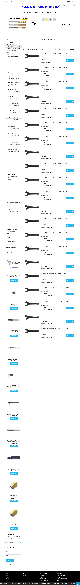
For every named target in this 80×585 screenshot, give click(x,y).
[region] (40, 33)
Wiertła (7, 578)
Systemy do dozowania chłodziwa (13, 48)
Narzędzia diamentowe (11, 214)
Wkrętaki (9, 181)
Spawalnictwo (9, 227)
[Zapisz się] (20, 542)
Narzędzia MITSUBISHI (11, 44)
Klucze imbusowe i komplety (13, 159)
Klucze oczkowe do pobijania (13, 164)
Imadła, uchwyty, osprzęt (12, 205)
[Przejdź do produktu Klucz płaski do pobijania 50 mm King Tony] (32, 152)
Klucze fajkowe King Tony (13, 153)
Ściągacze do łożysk (12, 192)
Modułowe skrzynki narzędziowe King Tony (13, 203)
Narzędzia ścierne (10, 218)
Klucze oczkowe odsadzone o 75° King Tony (14, 95)
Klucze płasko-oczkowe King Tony (13, 85)
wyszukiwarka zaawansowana (12, 247)
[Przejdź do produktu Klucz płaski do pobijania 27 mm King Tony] (32, 70)
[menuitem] (24, 13)
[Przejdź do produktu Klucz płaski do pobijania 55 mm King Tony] (32, 166)
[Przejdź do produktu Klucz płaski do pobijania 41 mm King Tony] (32, 125)
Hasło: (7, 555)
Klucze (9, 66)
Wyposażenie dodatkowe (12, 223)
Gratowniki (7, 575)
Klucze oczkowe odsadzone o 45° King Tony (14, 92)
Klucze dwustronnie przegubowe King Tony (12, 113)
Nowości (8, 235)
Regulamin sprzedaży (62, 578)
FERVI (8, 52)
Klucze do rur (10, 74)
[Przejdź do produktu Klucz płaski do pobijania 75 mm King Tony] (32, 221)
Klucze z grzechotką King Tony (14, 151)
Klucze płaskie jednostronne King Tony (13, 136)
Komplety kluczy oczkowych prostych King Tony (13, 133)
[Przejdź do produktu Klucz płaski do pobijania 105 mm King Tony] (32, 303)
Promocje (8, 225)
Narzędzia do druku (11, 231)
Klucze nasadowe (11, 174)
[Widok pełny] (73, 49)
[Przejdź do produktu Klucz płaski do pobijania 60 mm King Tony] (32, 180)
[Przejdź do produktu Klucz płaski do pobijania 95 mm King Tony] (32, 276)
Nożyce (9, 64)
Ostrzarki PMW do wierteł (12, 50)
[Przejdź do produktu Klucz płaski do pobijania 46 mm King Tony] (32, 138)
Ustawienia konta (44, 580)
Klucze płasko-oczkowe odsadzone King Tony (12, 88)
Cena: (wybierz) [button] (53, 44)
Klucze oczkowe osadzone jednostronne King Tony (13, 116)
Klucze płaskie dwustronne (13, 69)
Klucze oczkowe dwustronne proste (14, 72)
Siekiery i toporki (11, 187)
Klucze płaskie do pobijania (13, 166)
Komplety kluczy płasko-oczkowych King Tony (13, 149)
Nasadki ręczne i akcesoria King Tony (14, 177)
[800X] (40, 23)
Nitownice (10, 194)
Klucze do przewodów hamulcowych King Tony (13, 109)
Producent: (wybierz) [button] (29, 44)
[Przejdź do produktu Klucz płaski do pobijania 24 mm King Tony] (32, 56)
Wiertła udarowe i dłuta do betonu (12, 208)
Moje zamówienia (44, 577)
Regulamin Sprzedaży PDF (63, 575)
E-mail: (7, 551)
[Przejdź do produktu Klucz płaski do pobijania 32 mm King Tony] (32, 97)
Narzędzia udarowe (10, 200)
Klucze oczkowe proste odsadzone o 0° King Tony (13, 102)
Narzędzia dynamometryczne (12, 198)
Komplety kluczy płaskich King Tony (14, 145)
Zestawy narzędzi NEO (12, 58)
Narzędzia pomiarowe (11, 54)
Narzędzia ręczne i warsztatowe (13, 56)
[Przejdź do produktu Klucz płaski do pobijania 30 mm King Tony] (32, 83)
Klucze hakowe (11, 170)
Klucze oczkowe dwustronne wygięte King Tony (14, 106)
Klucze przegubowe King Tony (14, 122)
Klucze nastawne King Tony (13, 155)
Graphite (8, 221)
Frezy (6, 577)
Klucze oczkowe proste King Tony (13, 129)
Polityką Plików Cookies (32, 583)
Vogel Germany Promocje (12, 229)
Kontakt (24, 575)
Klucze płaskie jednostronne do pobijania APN (14, 140)
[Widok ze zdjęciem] (71, 49)
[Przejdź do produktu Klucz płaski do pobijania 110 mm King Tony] (32, 317)
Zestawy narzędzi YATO (12, 196)
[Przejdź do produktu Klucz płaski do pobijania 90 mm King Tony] (32, 262)
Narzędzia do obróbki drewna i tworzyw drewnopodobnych (13, 212)
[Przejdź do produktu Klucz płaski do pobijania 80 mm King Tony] (32, 235)
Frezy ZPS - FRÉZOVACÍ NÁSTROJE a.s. (13, 46)
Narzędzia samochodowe (12, 216)
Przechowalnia (43, 578)
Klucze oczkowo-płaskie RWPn (14, 82)
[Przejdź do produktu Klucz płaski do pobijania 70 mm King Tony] (32, 207)
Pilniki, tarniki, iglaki (12, 60)
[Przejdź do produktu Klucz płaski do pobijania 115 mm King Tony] (32, 331)
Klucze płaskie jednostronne (13, 168)
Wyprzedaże (9, 233)
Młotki (9, 185)
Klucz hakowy (10, 76)
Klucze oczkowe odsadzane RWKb (13, 79)
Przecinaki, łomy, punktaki (13, 190)
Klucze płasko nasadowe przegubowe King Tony (13, 125)
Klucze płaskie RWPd (12, 157)
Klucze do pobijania (12, 161)
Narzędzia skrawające (11, 42)
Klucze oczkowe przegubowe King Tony (13, 120)
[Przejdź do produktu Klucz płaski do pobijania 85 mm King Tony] (32, 248)
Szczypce (9, 179)
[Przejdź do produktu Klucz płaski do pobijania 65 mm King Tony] (32, 193)
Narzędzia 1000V (11, 62)
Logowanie (42, 575)
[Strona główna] (40, 6)
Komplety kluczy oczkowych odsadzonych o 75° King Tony (14, 99)
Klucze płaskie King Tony (13, 142)
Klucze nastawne (11, 172)
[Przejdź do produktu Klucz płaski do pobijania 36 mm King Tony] (32, 111)
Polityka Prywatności (61, 577)
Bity (8, 183)
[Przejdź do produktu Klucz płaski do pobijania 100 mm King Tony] (32, 290)
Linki (58, 580)
